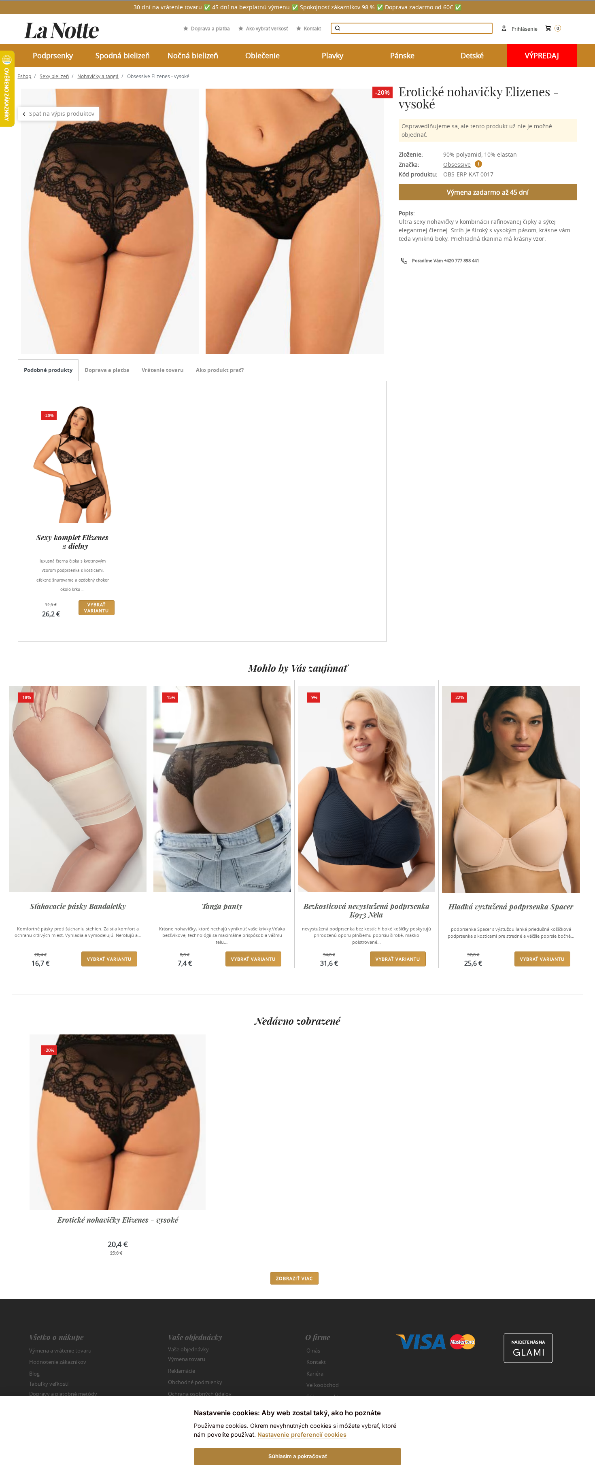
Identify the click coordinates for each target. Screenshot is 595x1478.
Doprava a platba (210, 28)
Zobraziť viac (294, 1278)
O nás (313, 1350)
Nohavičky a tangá (98, 76)
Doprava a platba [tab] (107, 370)
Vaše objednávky (188, 1349)
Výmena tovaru (186, 1359)
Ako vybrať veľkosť (267, 28)
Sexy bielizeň (54, 76)
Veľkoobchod (322, 1385)
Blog (34, 1373)
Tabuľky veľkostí (48, 1383)
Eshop (24, 76)
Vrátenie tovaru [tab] (163, 370)
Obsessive (457, 164)
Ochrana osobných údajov (200, 1393)
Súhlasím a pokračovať (297, 1456)
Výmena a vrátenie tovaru (60, 1350)
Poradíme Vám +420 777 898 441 (445, 260)
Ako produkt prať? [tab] (220, 370)
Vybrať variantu (96, 607)
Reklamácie (181, 1370)
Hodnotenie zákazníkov (57, 1361)
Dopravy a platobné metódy (63, 1393)
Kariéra (314, 1373)
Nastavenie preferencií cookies (301, 1434)
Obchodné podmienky (195, 1382)
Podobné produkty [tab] (48, 370)
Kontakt (312, 28)
